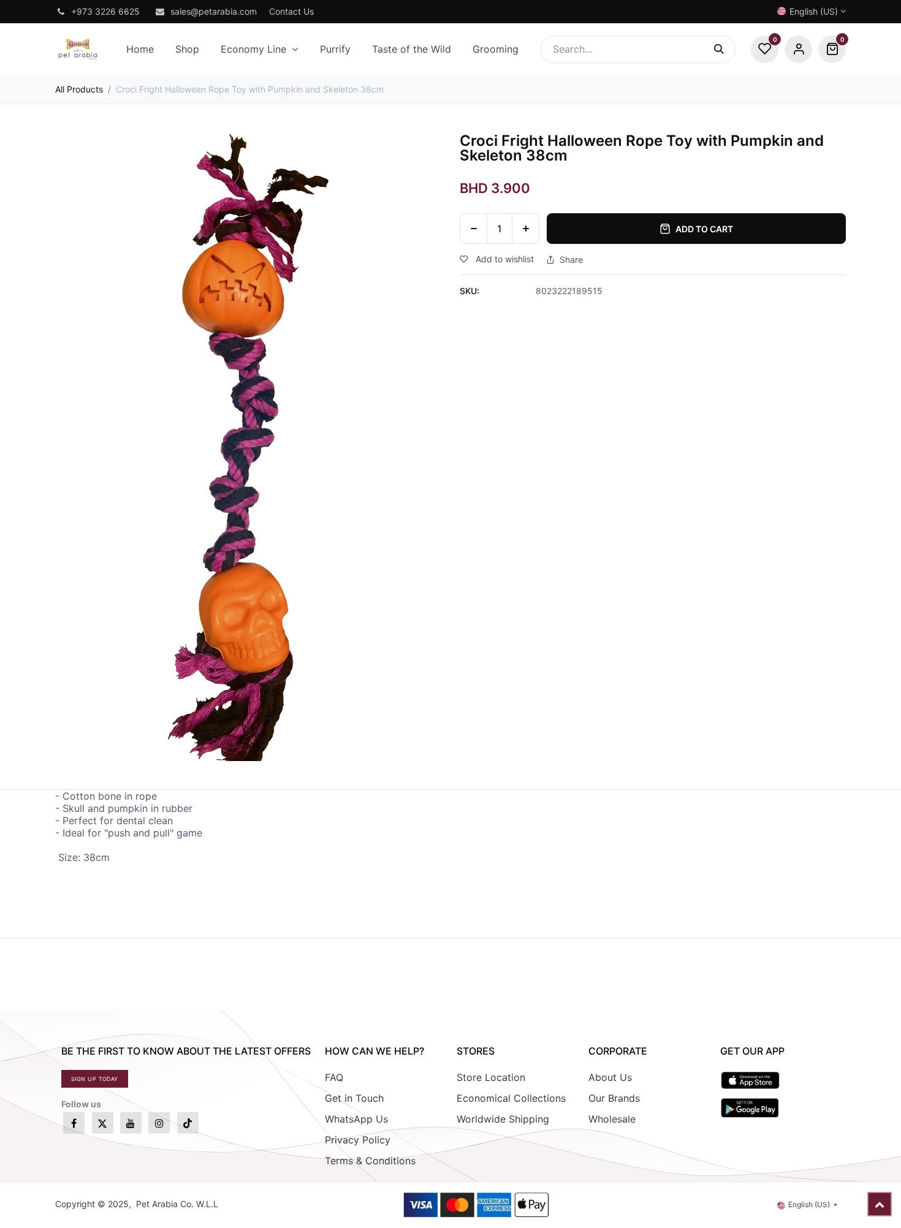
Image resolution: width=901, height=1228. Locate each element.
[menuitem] (139, 49)
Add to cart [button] (704, 229)
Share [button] (571, 260)
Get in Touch (354, 1098)
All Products (79, 89)
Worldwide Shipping (503, 1119)
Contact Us (291, 11)
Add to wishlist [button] (503, 259)
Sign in (798, 49)
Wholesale (612, 1119)
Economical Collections (511, 1098)
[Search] (725, 49)
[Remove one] (473, 228)
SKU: (469, 291)
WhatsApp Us (356, 1119)
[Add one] (525, 228)
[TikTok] (188, 1123)
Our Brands (614, 1098)
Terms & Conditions (370, 1160)
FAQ (334, 1077)
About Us (610, 1077)
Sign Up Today (94, 1078)
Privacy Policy (357, 1140)
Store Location (491, 1077)
